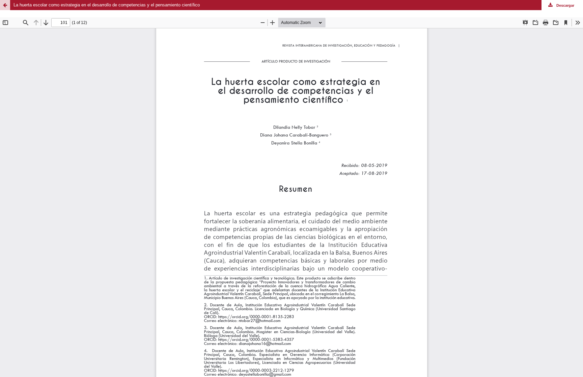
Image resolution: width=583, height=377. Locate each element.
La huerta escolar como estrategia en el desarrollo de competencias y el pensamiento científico (106, 4)
